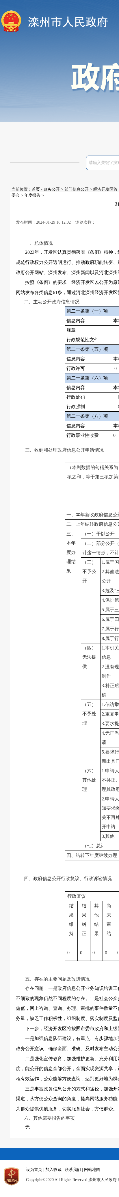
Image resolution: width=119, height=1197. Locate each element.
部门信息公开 (76, 189)
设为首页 (34, 1169)
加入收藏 (53, 1169)
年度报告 (32, 195)
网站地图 (92, 1169)
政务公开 (52, 189)
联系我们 (73, 1169)
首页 (36, 189)
